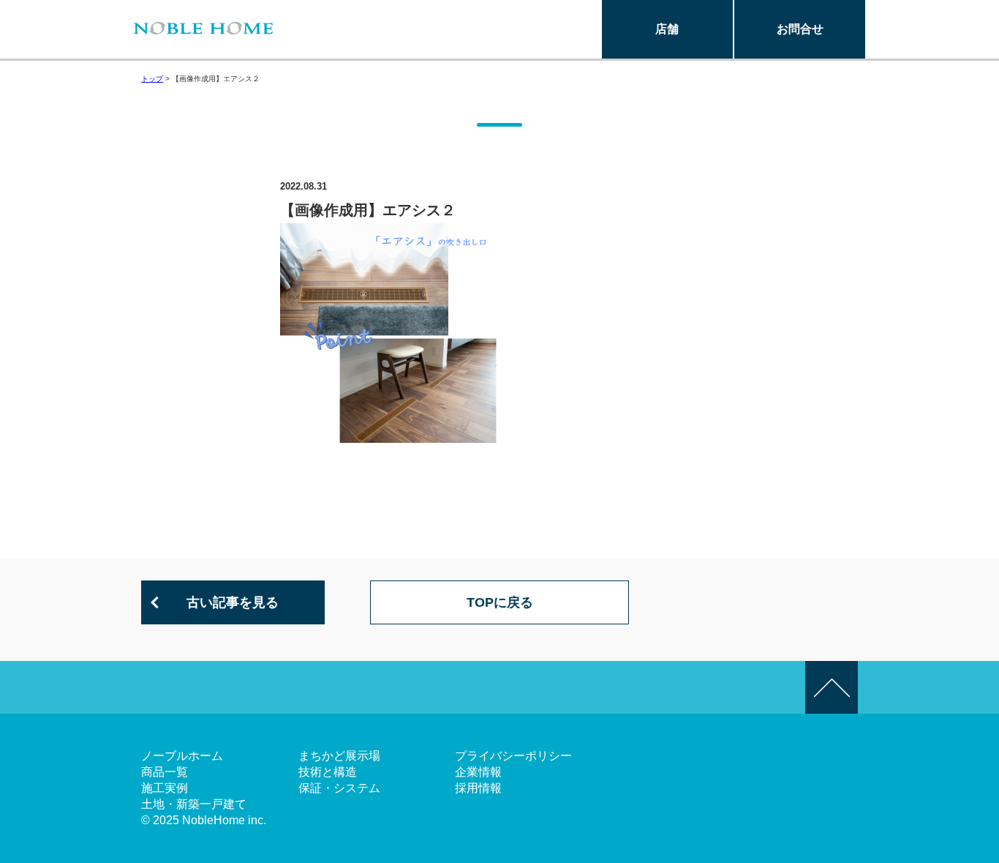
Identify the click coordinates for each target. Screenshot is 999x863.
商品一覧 (164, 772)
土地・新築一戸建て (193, 804)
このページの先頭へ (831, 687)
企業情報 (478, 772)
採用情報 (478, 788)
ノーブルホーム (182, 756)
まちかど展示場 (339, 756)
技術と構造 (327, 772)
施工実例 (164, 788)
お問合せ (800, 29)
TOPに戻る (500, 602)
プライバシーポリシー (513, 756)
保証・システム (339, 788)
